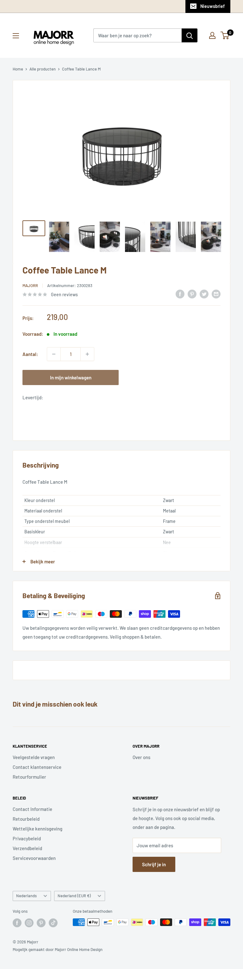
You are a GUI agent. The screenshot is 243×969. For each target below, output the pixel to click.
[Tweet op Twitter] (204, 293)
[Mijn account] (212, 35)
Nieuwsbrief (212, 6)
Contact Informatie (32, 809)
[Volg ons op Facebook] (17, 922)
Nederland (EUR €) (74, 895)
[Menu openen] (16, 35)
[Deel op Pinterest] (192, 293)
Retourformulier (29, 777)
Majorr (30, 285)
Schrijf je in (154, 864)
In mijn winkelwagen (70, 377)
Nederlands (26, 895)
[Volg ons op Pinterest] (41, 922)
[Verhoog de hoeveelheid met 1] (87, 354)
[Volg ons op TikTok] (53, 922)
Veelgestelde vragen (34, 757)
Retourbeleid (26, 819)
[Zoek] (189, 35)
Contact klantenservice (37, 767)
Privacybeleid (27, 838)
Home (18, 68)
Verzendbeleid (27, 848)
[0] (225, 35)
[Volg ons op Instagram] (29, 922)
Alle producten (42, 68)
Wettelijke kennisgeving (37, 828)
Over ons (141, 757)
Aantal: (30, 354)
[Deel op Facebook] (180, 293)
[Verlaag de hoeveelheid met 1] (53, 354)
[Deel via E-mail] (216, 293)
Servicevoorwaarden (34, 858)
